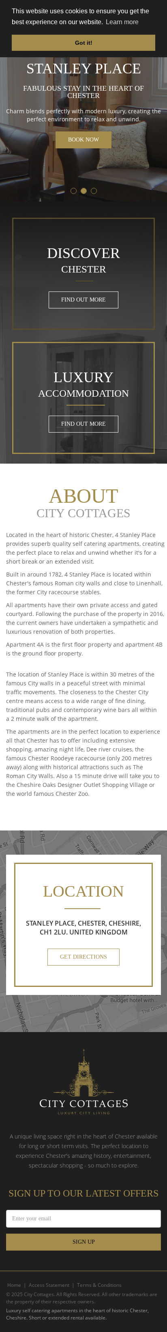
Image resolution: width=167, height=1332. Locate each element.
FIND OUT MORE (83, 300)
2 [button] (84, 191)
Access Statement (49, 1285)
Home (14, 1285)
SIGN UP (84, 1242)
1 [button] (74, 191)
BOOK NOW (83, 140)
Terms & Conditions (99, 1285)
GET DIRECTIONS (83, 957)
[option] (83, 101)
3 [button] (94, 191)
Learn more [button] (122, 22)
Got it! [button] (83, 43)
